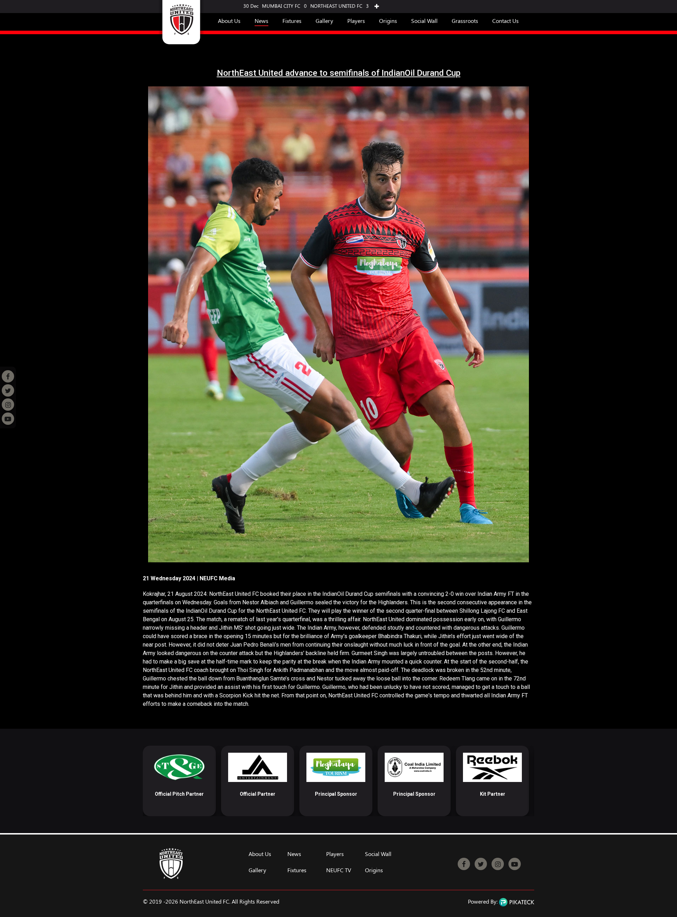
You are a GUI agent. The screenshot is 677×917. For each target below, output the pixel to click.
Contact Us (505, 20)
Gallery (324, 20)
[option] (179, 781)
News (261, 20)
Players (356, 20)
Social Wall (424, 20)
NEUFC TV (338, 870)
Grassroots (465, 20)
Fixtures (291, 20)
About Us (229, 20)
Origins (388, 20)
